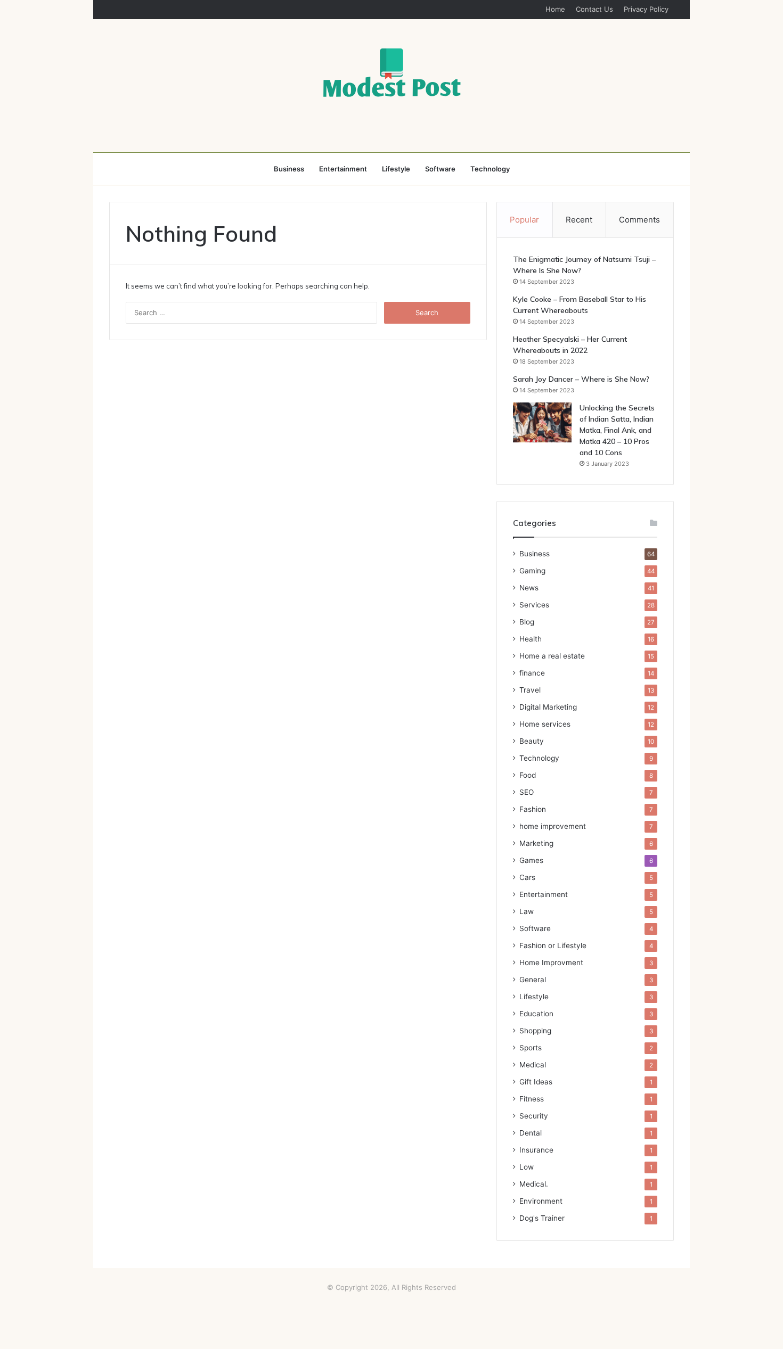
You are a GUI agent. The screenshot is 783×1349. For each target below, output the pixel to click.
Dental (530, 1133)
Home (555, 9)
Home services (544, 724)
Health (530, 639)
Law (526, 911)
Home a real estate (552, 656)
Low (526, 1167)
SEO (526, 792)
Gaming (532, 570)
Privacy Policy (646, 9)
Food (527, 775)
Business (289, 168)
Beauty (531, 741)
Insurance (536, 1150)
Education (536, 1013)
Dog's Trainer (542, 1218)
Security (533, 1116)
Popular (524, 220)
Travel (530, 690)
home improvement (552, 826)
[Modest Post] (391, 72)
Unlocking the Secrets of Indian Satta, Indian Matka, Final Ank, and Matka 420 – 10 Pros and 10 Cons (617, 430)
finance (532, 673)
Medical (532, 1064)
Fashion (532, 809)
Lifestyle (396, 168)
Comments (639, 220)
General (532, 979)
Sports (530, 1047)
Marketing (536, 843)
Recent (579, 220)
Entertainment (343, 168)
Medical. (533, 1184)
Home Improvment (551, 962)
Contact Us (594, 9)
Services (534, 605)
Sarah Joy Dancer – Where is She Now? (581, 379)
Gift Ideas (535, 1081)
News (529, 587)
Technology (490, 168)
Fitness (531, 1099)
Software (440, 168)
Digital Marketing (548, 707)
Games (531, 860)
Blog (526, 622)
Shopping (535, 1030)
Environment (540, 1201)
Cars (527, 877)
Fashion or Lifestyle (552, 945)
